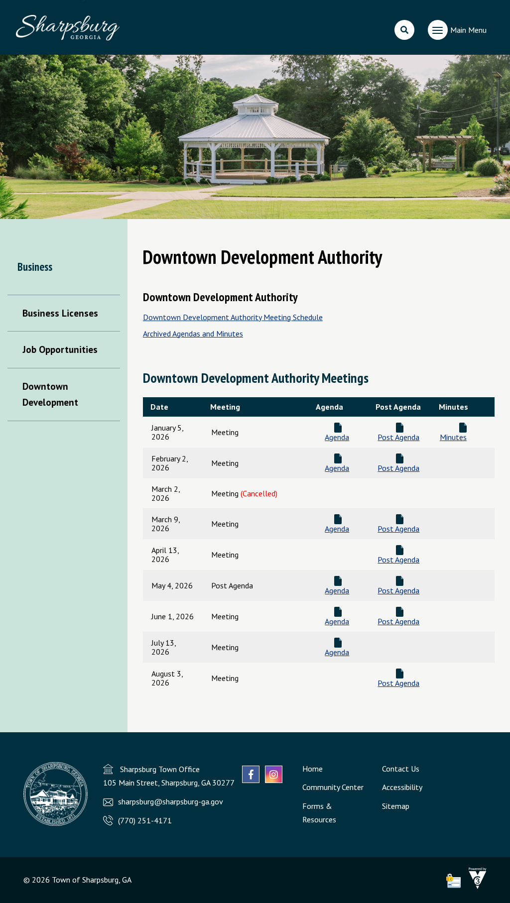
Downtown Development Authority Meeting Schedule (233, 317)
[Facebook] (250, 774)
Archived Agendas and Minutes (193, 334)
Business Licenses (60, 313)
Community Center (333, 787)
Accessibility (402, 787)
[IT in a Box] (475, 886)
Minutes (453, 437)
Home (312, 769)
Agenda (337, 437)
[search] (404, 30)
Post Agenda (398, 437)
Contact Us (400, 769)
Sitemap (395, 806)
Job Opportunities (60, 349)
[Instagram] (273, 774)
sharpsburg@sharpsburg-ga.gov (170, 801)
